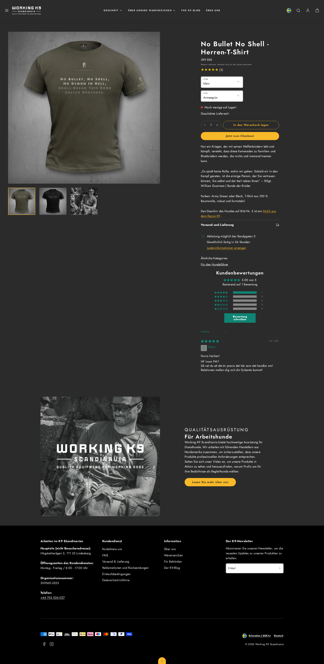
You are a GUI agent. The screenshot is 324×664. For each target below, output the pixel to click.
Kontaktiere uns (112, 549)
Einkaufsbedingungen (116, 574)
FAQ (105, 555)
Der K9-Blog (172, 568)
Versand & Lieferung (115, 561)
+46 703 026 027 (52, 597)
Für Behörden (173, 561)
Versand (221, 64)
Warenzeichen (173, 555)
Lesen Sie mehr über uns (210, 482)
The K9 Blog (191, 10)
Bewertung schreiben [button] (240, 318)
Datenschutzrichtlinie (116, 580)
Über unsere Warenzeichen (150, 10)
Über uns (213, 10)
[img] (210, 341)
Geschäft (111, 10)
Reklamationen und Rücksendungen (125, 568)
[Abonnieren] (280, 568)
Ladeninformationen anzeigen (226, 248)
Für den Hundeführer (214, 264)
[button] (7, 10)
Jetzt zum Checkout (240, 136)
